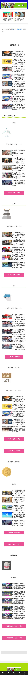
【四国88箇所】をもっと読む (14, 626)
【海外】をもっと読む (14, 544)
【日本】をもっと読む (14, 274)
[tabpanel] (8, 16)
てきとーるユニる (17, 29)
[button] (25, 377)
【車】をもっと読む (14, 356)
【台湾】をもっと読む (14, 192)
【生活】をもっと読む (14, 439)
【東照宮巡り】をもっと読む (14, 637)
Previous (1, 17)
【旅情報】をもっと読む (14, 532)
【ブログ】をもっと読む (14, 450)
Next (27, 17)
